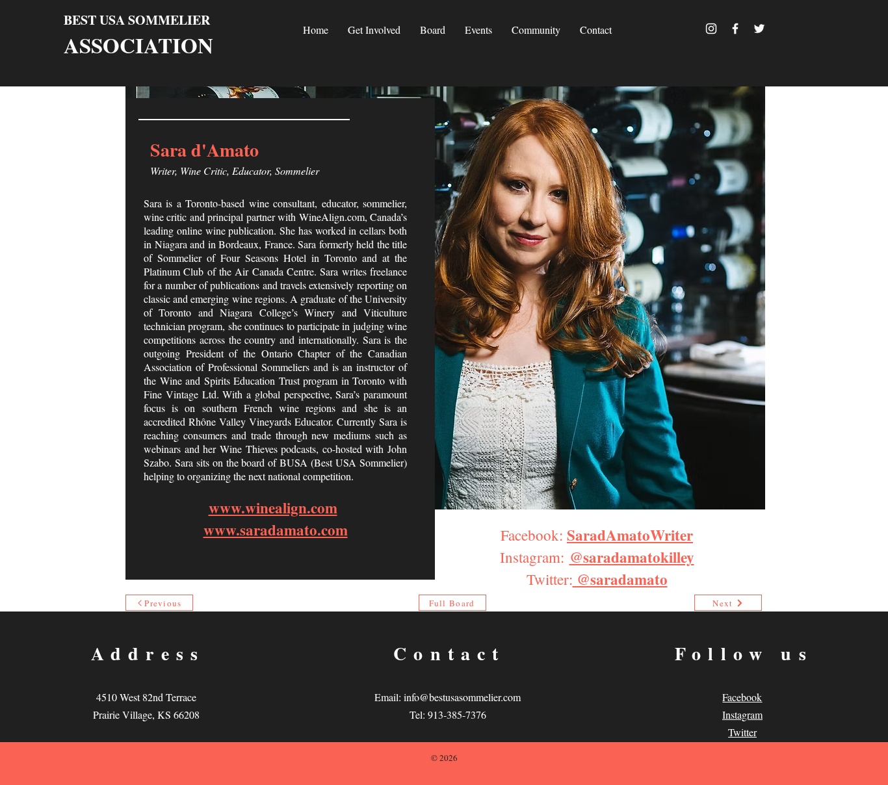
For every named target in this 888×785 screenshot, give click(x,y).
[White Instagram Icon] (711, 28)
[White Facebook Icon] (735, 28)
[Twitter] (759, 28)
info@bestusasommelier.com (462, 697)
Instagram (742, 714)
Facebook (742, 697)
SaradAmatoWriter (630, 535)
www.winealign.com (273, 507)
